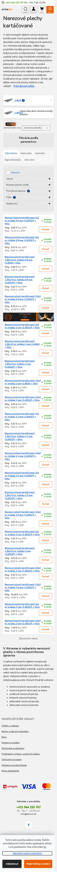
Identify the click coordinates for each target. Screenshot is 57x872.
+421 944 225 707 (28, 807)
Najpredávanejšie (13, 159)
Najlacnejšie (26, 153)
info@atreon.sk (28, 814)
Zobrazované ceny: (12, 127)
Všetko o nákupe (10, 725)
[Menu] (50, 9)
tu (45, 847)
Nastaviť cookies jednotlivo (27, 853)
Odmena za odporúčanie (14, 765)
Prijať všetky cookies (38, 864)
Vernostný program (12, 759)
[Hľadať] (25, 9)
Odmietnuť (12, 864)
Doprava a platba (11, 742)
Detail (45, 229)
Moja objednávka (10, 770)
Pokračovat (20, 86)
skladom (15, 172)
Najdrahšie (40, 153)
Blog (4, 737)
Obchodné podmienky (13, 748)
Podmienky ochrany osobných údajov (21, 753)
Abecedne (29, 159)
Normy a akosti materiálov (15, 731)
